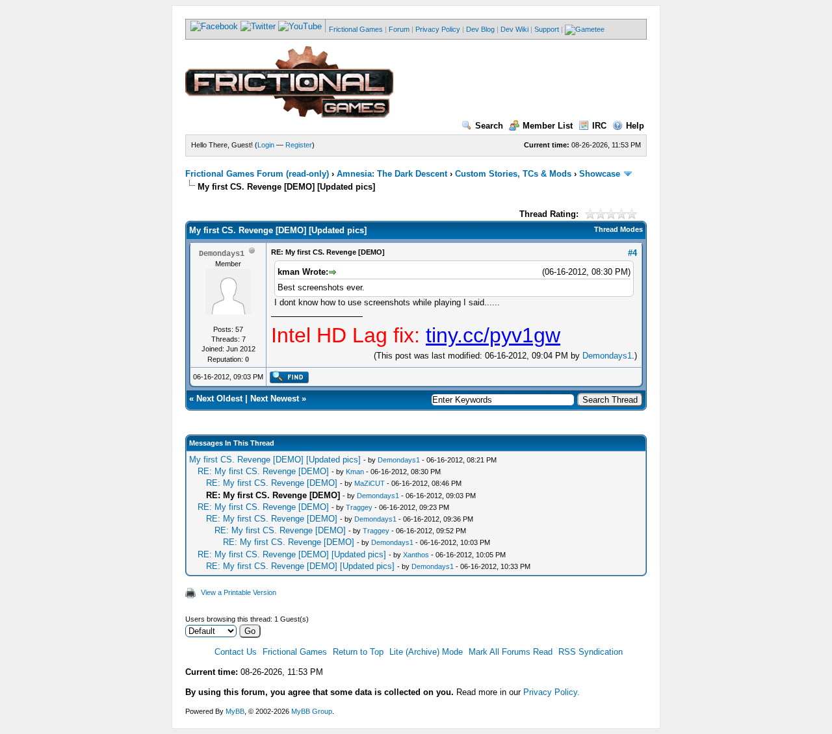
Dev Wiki (514, 29)
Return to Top (358, 652)
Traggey (359, 507)
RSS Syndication (590, 652)
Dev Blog (480, 29)
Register (298, 145)
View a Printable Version (238, 592)
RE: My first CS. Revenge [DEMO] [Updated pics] (292, 554)
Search (489, 126)
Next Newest (274, 398)
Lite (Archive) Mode (426, 652)
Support (546, 29)
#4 (632, 253)
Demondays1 (607, 356)
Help (635, 126)
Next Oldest (219, 398)
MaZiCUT (369, 483)
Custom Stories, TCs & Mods (513, 174)
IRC (599, 126)
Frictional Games (356, 29)
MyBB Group (311, 711)
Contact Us (235, 652)
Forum (399, 29)
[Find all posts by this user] (289, 381)
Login (265, 145)
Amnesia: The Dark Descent (392, 174)
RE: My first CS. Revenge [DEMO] (263, 471)
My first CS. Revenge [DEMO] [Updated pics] (275, 459)
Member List (548, 126)
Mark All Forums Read (510, 652)
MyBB (235, 711)
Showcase (599, 174)
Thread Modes (618, 229)
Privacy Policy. (551, 692)
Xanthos (416, 555)
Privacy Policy (437, 29)
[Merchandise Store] (584, 29)
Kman (355, 471)
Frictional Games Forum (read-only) (257, 174)
